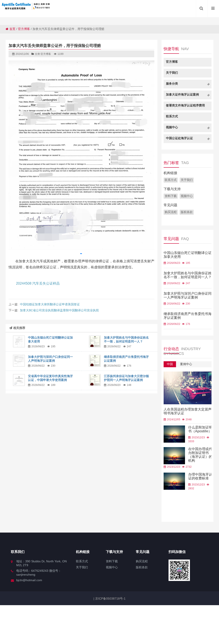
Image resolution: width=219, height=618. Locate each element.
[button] (81, 253)
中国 (170, 364)
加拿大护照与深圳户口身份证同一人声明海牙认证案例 (188, 295)
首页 (12, 29)
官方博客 (24, 29)
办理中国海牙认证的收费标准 (200, 476)
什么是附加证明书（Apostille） (200, 429)
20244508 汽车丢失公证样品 (38, 283)
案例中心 (186, 364)
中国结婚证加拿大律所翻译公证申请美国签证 (50, 304)
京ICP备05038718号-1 (110, 598)
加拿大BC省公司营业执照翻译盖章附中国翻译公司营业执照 (59, 310)
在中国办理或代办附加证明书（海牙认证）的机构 (200, 454)
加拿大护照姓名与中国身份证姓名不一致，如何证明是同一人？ (188, 275)
